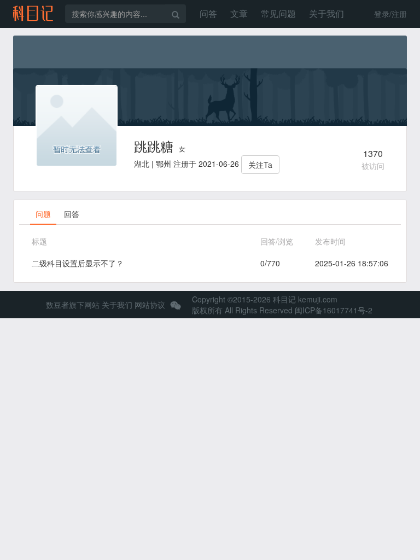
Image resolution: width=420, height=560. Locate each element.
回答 (71, 213)
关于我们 (326, 13)
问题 (43, 213)
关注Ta (260, 164)
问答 (208, 13)
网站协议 (150, 304)
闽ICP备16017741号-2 (333, 310)
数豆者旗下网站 (73, 304)
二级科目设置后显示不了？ (78, 263)
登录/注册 (390, 13)
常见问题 (278, 13)
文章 (239, 13)
